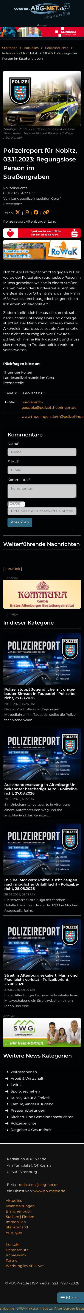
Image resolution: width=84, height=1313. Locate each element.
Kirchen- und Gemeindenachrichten (42, 1117)
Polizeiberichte (56, 48)
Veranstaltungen (20, 1206)
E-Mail (13, 462)
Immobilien (16, 1222)
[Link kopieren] (46, 213)
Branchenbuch (19, 1211)
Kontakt (13, 1245)
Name (13, 444)
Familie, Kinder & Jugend (32, 1104)
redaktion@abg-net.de (39, 1185)
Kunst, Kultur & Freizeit (30, 1098)
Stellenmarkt (17, 1227)
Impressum (16, 1255)
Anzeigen (14, 1233)
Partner (12, 1260)
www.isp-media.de (49, 1191)
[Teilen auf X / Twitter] (17, 213)
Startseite (9, 48)
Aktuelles (31, 48)
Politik (16, 1085)
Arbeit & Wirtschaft (27, 1078)
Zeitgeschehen (24, 1072)
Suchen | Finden (20, 1217)
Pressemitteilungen (28, 1110)
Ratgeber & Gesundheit (31, 1130)
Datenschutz (17, 1250)
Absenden (20, 522)
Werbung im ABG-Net (25, 1266)
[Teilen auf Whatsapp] (27, 213)
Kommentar (19, 480)
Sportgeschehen (25, 1091)
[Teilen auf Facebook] (36, 213)
